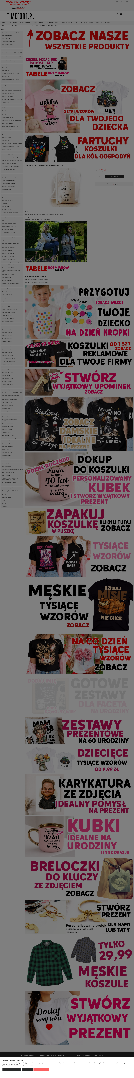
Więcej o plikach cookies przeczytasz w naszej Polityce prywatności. (17, 1065)
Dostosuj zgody (27, 1069)
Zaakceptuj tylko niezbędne (12, 1069)
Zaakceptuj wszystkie (41, 1069)
